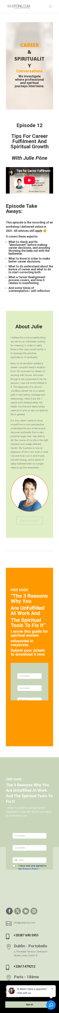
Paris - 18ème (26, 977)
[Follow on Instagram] (33, 911)
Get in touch (29, 521)
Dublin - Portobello (30, 946)
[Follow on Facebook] (9, 911)
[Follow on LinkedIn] (25, 911)
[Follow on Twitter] (17, 911)
